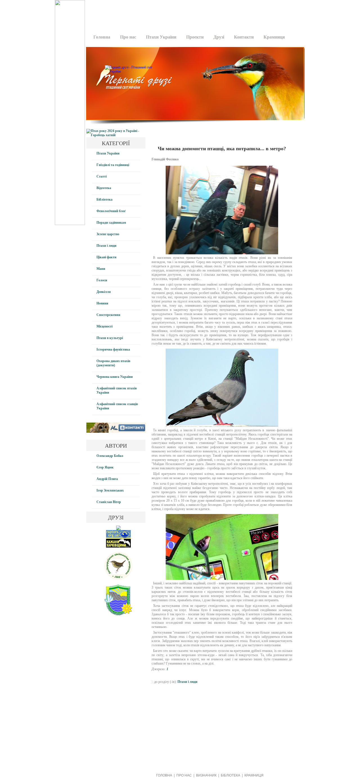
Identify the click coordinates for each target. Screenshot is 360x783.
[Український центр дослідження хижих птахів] (118, 538)
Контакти (244, 37)
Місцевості (104, 326)
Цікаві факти (106, 257)
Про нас (128, 37)
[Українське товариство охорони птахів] (118, 529)
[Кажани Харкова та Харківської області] (118, 546)
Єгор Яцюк (105, 467)
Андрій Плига (107, 479)
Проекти (195, 37)
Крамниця (274, 37)
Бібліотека (104, 199)
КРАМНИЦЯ (254, 775)
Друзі (218, 37)
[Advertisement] (193, 12)
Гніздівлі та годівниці (112, 165)
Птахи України (161, 37)
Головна (101, 37)
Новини (102, 303)
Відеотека (103, 188)
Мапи (100, 269)
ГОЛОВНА (164, 775)
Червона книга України (114, 377)
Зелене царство (107, 234)
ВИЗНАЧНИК (206, 775)
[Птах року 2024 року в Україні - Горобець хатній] (115, 135)
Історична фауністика (113, 349)
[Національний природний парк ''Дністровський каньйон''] (118, 614)
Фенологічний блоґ (111, 211)
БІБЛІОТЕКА (230, 775)
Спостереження (108, 315)
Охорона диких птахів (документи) (113, 363)
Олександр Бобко (109, 456)
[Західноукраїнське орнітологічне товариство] (118, 579)
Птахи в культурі (109, 338)
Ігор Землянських (110, 490)
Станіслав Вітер (108, 502)
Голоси (101, 280)
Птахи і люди (106, 246)
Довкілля (103, 292)
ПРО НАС (184, 775)
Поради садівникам (111, 223)
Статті (101, 176)
